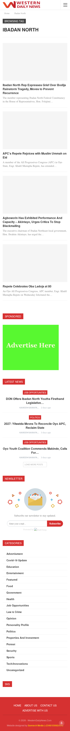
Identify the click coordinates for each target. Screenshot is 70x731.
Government (14, 592)
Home (17, 705)
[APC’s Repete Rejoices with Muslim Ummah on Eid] (35, 130)
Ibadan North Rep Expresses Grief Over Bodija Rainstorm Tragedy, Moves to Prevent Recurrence (34, 89)
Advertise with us (35, 710)
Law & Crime (14, 612)
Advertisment (14, 554)
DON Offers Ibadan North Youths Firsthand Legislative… (35, 401)
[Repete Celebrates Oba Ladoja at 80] (35, 263)
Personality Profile (17, 625)
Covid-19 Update (16, 560)
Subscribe (55, 523)
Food (9, 586)
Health (10, 599)
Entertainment (15, 573)
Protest (10, 644)
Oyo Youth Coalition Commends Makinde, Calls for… (35, 450)
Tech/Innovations (17, 663)
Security (11, 650)
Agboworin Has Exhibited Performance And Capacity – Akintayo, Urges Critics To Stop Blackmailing (32, 222)
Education (12, 567)
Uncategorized (15, 670)
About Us (30, 705)
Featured (11, 579)
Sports (10, 657)
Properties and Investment (22, 637)
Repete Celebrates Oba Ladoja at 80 (27, 286)
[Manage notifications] (61, 723)
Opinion (11, 618)
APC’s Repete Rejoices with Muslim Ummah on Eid (35, 155)
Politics (35, 417)
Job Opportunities (35, 392)
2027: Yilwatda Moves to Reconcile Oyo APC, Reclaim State (35, 426)
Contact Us (48, 705)
